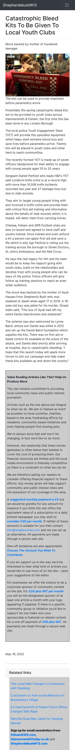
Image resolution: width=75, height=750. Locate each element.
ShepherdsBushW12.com (29, 743)
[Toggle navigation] (67, 5)
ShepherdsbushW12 (20, 5)
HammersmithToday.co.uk (30, 739)
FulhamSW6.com (23, 735)
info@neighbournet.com (23, 530)
